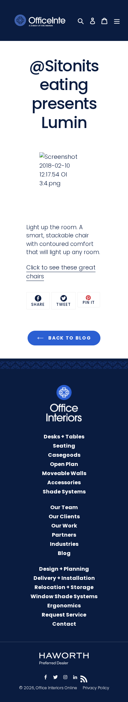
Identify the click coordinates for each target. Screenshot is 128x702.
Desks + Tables (64, 436)
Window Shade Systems (64, 596)
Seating (64, 446)
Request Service (64, 615)
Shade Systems (64, 491)
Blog (64, 553)
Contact (64, 624)
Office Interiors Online (56, 688)
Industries (64, 544)
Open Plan (64, 464)
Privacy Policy (96, 688)
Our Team (64, 507)
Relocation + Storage (64, 587)
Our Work (64, 525)
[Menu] (117, 20)
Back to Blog (69, 338)
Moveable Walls (64, 473)
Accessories (64, 482)
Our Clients (64, 516)
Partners (64, 535)
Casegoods (64, 455)
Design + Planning (64, 569)
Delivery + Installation (64, 578)
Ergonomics (64, 605)
